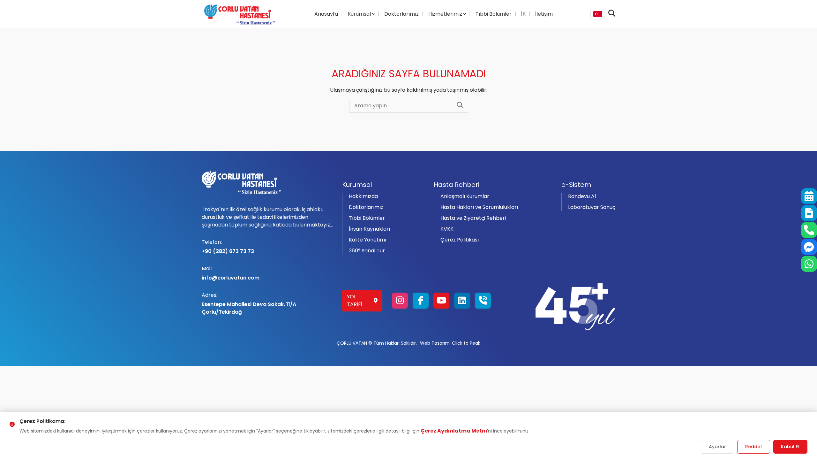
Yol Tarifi (354, 300)
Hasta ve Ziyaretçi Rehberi (473, 218)
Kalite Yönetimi (367, 239)
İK (523, 14)
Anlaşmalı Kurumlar (464, 196)
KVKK (446, 229)
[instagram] (400, 301)
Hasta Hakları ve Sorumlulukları (479, 207)
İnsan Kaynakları (369, 229)
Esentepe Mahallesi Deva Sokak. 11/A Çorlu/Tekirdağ (249, 303)
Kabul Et (790, 446)
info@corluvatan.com (230, 273)
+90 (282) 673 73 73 (228, 246)
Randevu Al (582, 196)
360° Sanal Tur (367, 250)
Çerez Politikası (459, 239)
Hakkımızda (363, 196)
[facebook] (421, 301)
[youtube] (441, 301)
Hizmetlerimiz (445, 14)
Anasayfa (326, 14)
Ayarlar (717, 446)
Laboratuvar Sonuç (591, 207)
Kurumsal (360, 14)
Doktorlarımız (401, 14)
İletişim (544, 14)
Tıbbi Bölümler (494, 14)
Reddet (753, 446)
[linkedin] (462, 301)
